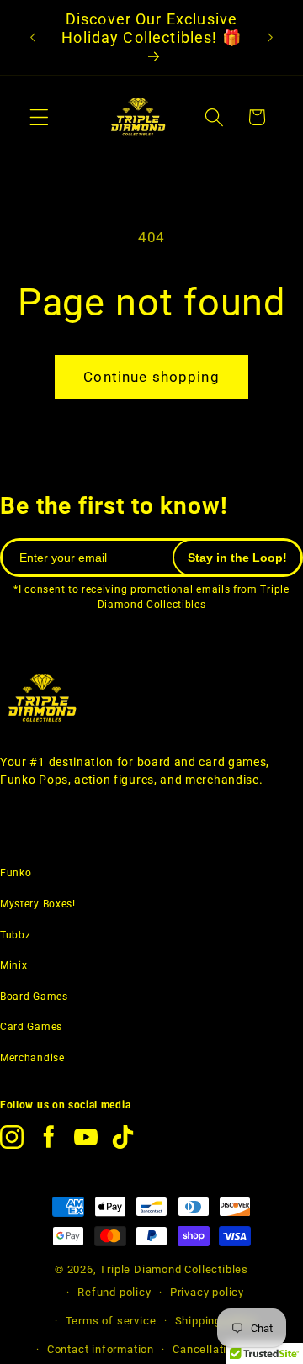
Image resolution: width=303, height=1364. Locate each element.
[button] (39, 117)
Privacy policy (207, 1292)
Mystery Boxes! (38, 904)
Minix (13, 965)
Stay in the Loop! (237, 557)
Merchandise (32, 1058)
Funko (15, 873)
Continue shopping (151, 376)
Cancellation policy (223, 1349)
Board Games (34, 996)
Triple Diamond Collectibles (173, 1269)
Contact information (100, 1349)
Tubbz (15, 935)
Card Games (31, 1027)
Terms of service (111, 1320)
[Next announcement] (270, 37)
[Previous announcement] (32, 37)
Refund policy (114, 1292)
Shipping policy (216, 1320)
